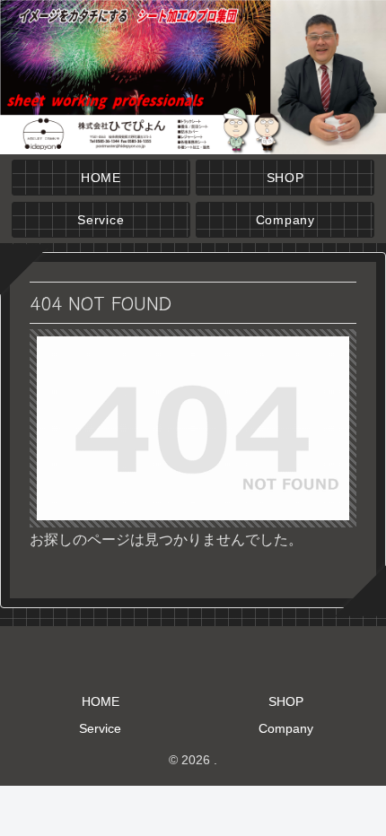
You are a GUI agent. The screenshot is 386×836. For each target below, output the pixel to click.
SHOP (285, 701)
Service (100, 728)
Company (286, 728)
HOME (100, 701)
